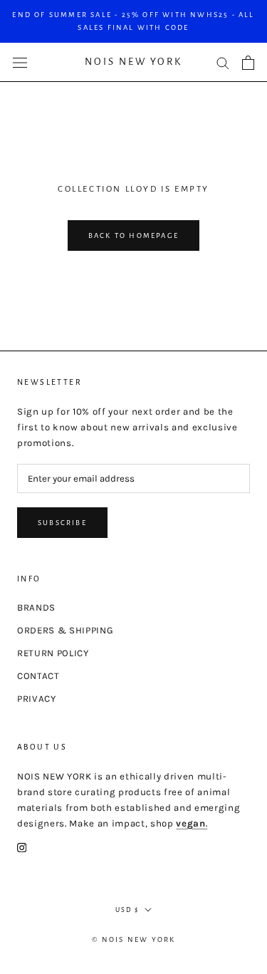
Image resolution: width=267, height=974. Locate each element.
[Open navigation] (20, 62)
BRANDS (36, 607)
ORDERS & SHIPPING (65, 630)
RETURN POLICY (53, 653)
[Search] (222, 62)
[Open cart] (248, 63)
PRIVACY (36, 698)
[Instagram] (21, 847)
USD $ (127, 909)
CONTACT (38, 675)
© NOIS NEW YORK (134, 939)
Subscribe (62, 523)
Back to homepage (133, 235)
